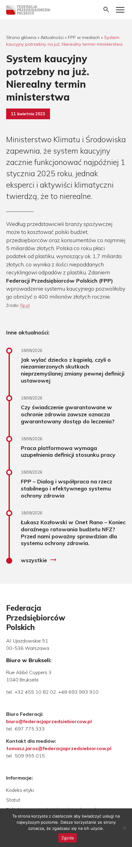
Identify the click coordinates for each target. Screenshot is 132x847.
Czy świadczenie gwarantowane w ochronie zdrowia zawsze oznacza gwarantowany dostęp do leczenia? (68, 414)
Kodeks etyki (20, 790)
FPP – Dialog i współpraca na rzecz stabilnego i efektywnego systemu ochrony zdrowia (66, 488)
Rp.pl (25, 305)
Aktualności (52, 37)
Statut (13, 800)
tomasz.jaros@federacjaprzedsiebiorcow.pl (58, 748)
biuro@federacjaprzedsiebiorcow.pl (49, 721)
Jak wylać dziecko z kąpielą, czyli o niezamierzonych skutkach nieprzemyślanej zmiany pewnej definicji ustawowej (72, 370)
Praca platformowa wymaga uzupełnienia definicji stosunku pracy (68, 451)
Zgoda (67, 837)
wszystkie (39, 560)
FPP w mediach (84, 37)
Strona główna (21, 37)
